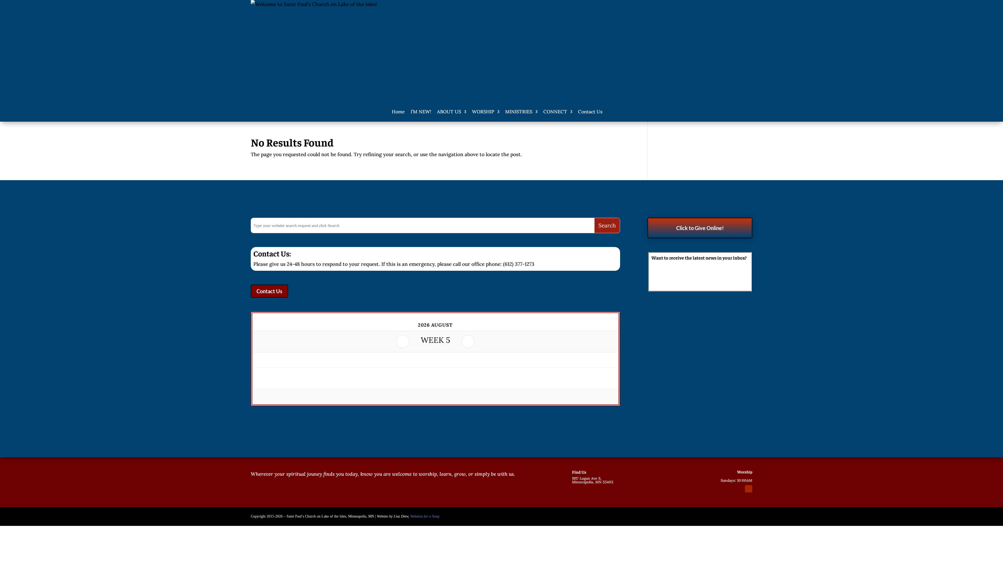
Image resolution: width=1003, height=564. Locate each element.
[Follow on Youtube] (748, 488)
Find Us (579, 471)
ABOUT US (449, 112)
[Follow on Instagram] (739, 488)
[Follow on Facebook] (729, 488)
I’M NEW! (421, 112)
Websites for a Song (424, 516)
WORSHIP (483, 112)
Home (398, 112)
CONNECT (555, 112)
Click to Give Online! (700, 228)
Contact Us (590, 112)
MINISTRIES (518, 112)
